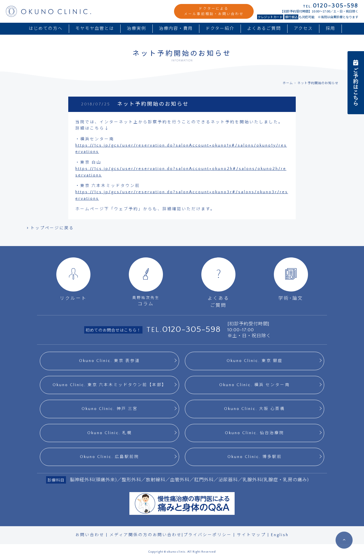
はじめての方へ (46, 28)
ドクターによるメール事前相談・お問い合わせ (214, 11)
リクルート (73, 298)
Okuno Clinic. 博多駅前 (255, 457)
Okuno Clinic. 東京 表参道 (109, 361)
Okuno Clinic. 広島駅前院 (109, 457)
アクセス (303, 28)
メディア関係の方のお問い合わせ (145, 535)
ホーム (288, 83)
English (280, 535)
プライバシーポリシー (207, 535)
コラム (146, 301)
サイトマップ (251, 535)
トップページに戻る (52, 228)
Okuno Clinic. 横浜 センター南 (254, 385)
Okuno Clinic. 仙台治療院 (254, 433)
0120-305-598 (191, 329)
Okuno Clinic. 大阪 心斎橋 (254, 409)
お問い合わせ (89, 535)
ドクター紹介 (220, 28)
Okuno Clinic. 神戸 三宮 (110, 409)
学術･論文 (290, 298)
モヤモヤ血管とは (94, 28)
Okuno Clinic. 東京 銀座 (255, 361)
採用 (330, 28)
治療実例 (136, 28)
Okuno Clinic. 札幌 (109, 433)
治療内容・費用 (176, 28)
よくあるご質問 (264, 28)
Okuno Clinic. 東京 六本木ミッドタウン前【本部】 (110, 385)
